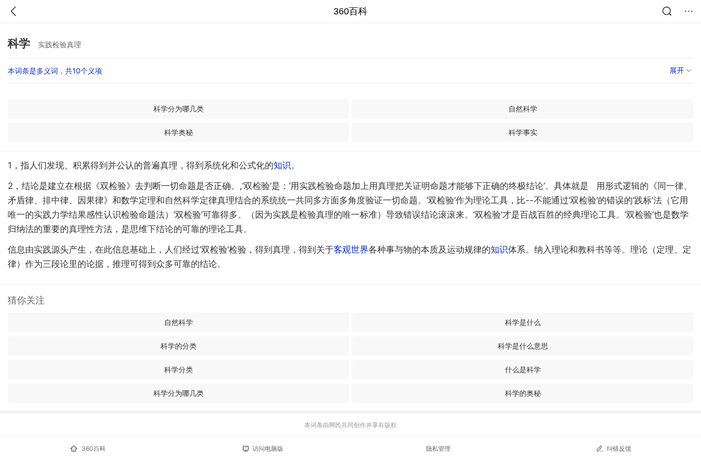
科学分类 (178, 369)
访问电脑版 (267, 448)
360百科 (350, 11)
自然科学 (523, 108)
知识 (282, 165)
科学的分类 (179, 345)
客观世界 (351, 249)
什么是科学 (523, 369)
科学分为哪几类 (178, 108)
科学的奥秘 (523, 393)
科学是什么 (523, 322)
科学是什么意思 (523, 345)
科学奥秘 (178, 132)
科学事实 (523, 132)
